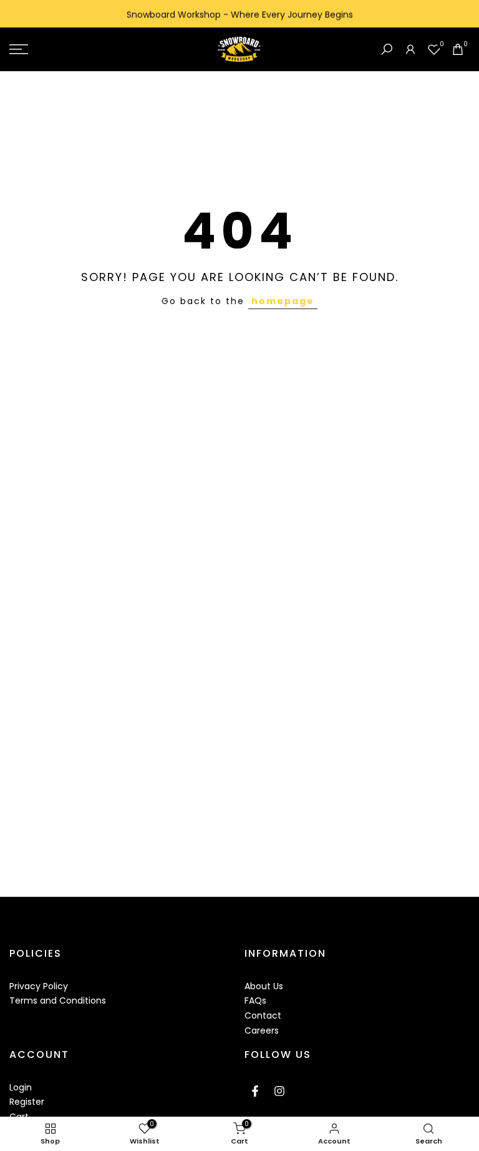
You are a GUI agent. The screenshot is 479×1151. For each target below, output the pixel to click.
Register (26, 1101)
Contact (262, 1015)
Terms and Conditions (57, 1000)
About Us (263, 986)
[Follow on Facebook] (255, 1091)
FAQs (255, 1000)
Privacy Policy (38, 986)
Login (20, 1087)
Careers (261, 1030)
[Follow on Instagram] (279, 1091)
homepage (282, 301)
